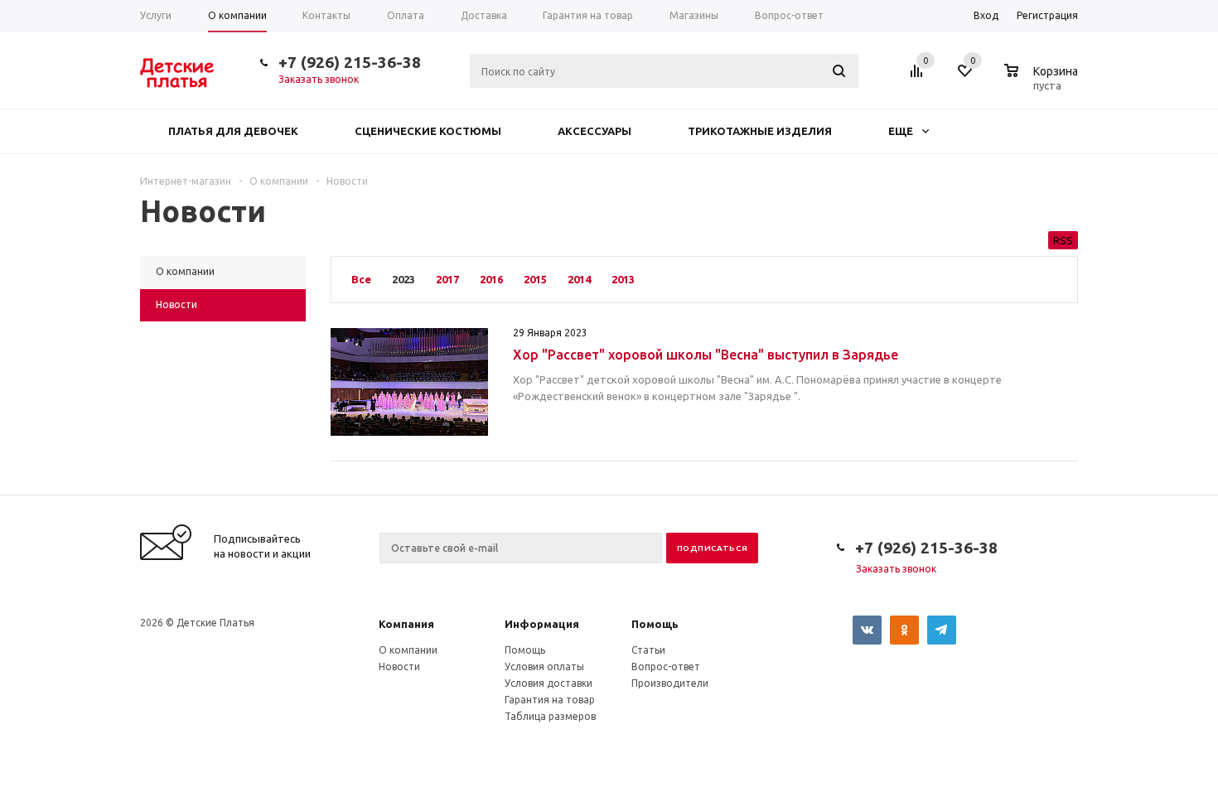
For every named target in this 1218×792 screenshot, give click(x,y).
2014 (579, 279)
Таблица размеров (550, 716)
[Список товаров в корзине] (1043, 83)
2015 (535, 279)
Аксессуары (594, 131)
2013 (623, 279)
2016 (491, 279)
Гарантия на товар (550, 699)
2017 (447, 279)
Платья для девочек (233, 131)
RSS (1063, 240)
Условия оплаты (544, 666)
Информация (542, 624)
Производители (669, 683)
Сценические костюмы (428, 131)
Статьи (648, 650)
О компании (408, 650)
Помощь (655, 624)
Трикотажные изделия (760, 131)
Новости (399, 666)
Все (361, 279)
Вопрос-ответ (665, 666)
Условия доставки (548, 683)
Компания (406, 624)
